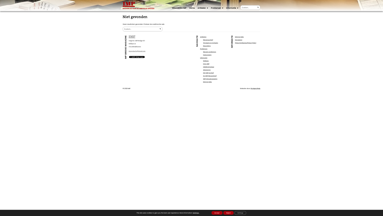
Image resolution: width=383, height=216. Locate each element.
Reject (228, 213)
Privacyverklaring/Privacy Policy (245, 43)
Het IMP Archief (208, 73)
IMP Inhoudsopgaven (210, 79)
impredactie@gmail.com (137, 51)
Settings (196, 213)
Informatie (231, 8)
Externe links (207, 82)
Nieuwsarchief (208, 40)
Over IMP (206, 64)
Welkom (206, 61)
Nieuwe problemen (209, 52)
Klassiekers (207, 46)
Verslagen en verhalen (210, 43)
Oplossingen (207, 55)
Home (192, 8)
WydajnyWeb (255, 88)
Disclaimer (238, 40)
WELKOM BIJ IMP (179, 8)
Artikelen (202, 8)
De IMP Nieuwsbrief (210, 76)
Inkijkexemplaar (208, 67)
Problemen (216, 8)
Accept (217, 213)
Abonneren (207, 70)
